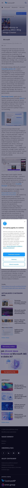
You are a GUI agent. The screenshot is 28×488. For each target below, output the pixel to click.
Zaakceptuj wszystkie (14, 254)
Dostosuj (14, 259)
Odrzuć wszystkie (14, 264)
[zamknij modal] (25, 221)
